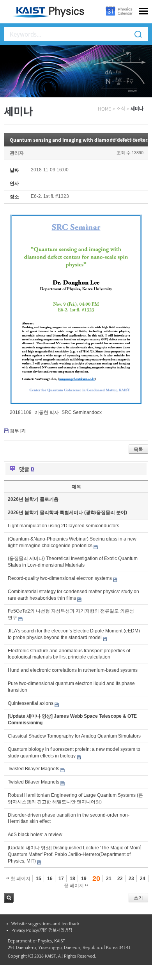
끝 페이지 (74, 885)
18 (72, 878)
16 (50, 878)
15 (38, 878)
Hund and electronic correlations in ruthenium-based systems (73, 670)
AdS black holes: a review (35, 834)
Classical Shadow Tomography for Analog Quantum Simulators (74, 736)
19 (84, 878)
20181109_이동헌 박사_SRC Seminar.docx (56, 412)
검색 (9, 898)
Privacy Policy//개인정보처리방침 (41, 930)
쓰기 (138, 898)
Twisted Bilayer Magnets (33, 768)
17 (61, 878)
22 (120, 878)
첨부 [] (17, 430)
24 (142, 878)
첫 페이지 (19, 878)
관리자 (17, 153)
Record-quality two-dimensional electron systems (60, 578)
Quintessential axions (30, 703)
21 (108, 878)
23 (131, 878)
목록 (138, 449)
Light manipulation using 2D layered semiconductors (63, 525)
